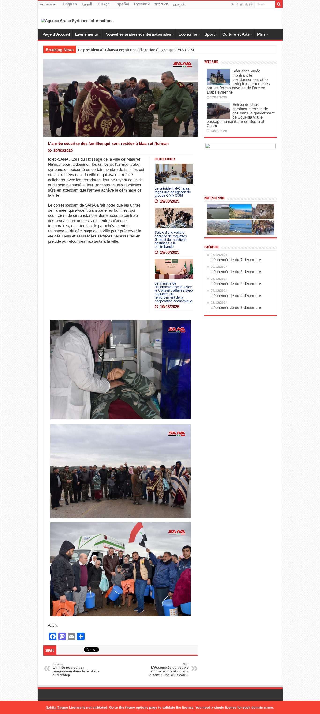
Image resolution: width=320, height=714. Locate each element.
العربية (87, 4)
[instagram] (251, 4)
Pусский (142, 4)
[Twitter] (241, 4)
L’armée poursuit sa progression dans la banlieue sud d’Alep (76, 670)
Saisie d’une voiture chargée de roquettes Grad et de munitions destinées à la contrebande (171, 239)
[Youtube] (246, 4)
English (70, 4)
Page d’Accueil (56, 34)
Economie (188, 34)
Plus (261, 34)
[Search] (279, 4)
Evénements (86, 34)
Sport (210, 34)
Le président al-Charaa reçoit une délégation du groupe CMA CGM (173, 191)
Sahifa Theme (57, 707)
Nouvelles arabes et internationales (138, 34)
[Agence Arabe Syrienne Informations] (77, 20)
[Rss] (233, 4)
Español (121, 4)
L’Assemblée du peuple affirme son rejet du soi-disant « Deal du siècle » (169, 670)
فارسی (179, 4)
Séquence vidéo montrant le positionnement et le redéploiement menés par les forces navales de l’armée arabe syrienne (238, 81)
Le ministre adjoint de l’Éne (102, 50)
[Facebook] (237, 4)
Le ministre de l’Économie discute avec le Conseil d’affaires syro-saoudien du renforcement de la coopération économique (174, 292)
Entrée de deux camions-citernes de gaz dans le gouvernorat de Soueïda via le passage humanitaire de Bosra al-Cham (241, 115)
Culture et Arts (236, 34)
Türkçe (103, 4)
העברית (161, 4)
